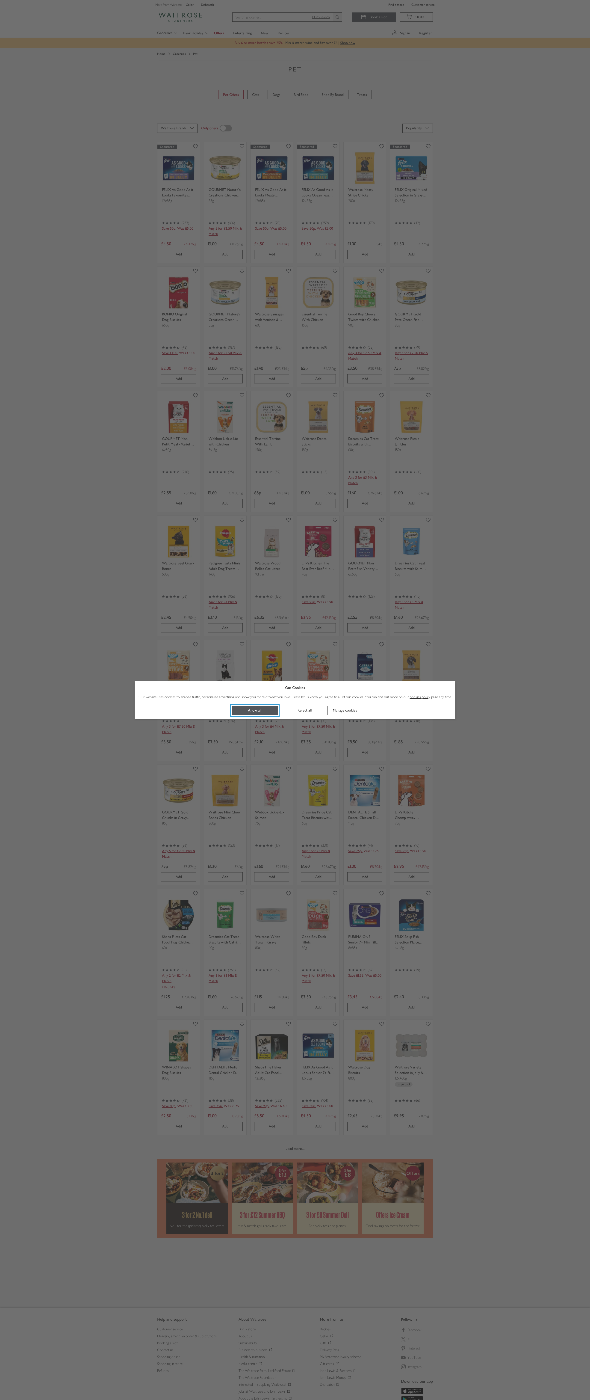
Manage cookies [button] (345, 710)
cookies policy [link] (420, 697)
